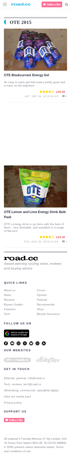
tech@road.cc (32, 384)
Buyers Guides (13, 304)
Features (10, 309)
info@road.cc (36, 378)
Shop (40, 309)
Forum (41, 290)
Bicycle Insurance (48, 314)
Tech (7, 314)
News (7, 295)
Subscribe (54, 4)
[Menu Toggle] (5, 4)
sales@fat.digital (47, 390)
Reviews (9, 299)
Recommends (46, 304)
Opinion (42, 295)
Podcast (42, 299)
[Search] (66, 4)
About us (9, 290)
